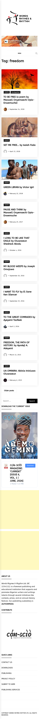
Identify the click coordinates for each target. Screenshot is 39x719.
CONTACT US (7, 662)
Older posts (9, 390)
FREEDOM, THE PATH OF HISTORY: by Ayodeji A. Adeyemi (17, 345)
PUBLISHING (7, 673)
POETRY (6, 92)
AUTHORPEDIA (8, 604)
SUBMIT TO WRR (8, 684)
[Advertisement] (19, 509)
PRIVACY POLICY (8, 679)
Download (30, 465)
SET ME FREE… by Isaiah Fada (20, 145)
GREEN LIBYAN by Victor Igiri (19, 187)
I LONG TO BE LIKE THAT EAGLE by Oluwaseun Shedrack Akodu (17, 241)
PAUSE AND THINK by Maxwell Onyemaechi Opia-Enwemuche (19, 212)
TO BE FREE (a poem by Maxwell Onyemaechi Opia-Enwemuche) (19, 100)
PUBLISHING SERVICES (11, 690)
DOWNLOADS (7, 668)
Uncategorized (15, 92)
